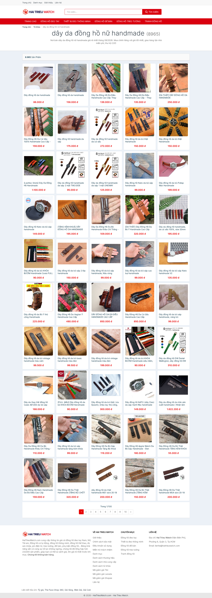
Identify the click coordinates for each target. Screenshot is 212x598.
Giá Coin (87, 590)
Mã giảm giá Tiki (100, 570)
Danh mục (37, 2)
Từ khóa (36, 27)
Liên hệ (58, 2)
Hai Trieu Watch (120, 595)
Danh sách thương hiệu (104, 558)
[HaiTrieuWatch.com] (38, 11)
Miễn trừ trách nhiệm (102, 549)
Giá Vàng (69, 590)
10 (125, 512)
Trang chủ (26, 2)
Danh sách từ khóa (101, 566)
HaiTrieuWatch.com (102, 595)
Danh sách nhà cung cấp (104, 562)
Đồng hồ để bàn (103, 21)
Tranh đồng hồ (153, 21)
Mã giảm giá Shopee (102, 578)
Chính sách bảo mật (102, 541)
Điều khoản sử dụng (102, 545)
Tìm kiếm (153, 11)
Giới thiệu (48, 2)
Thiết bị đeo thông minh (77, 21)
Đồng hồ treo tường (128, 21)
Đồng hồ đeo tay (50, 21)
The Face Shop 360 (54, 590)
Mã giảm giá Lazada (102, 574)
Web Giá (78, 590)
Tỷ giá (41, 590)
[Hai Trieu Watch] (36, 534)
